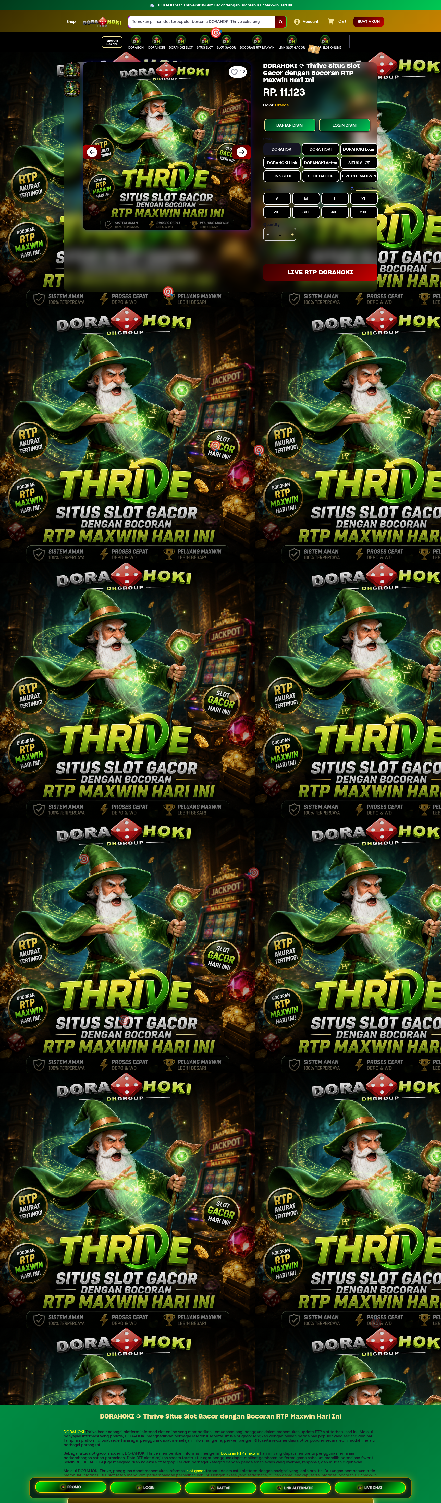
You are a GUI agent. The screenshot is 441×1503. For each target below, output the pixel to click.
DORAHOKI (74, 1431)
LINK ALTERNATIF (299, 1487)
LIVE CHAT (373, 1487)
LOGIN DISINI (345, 125)
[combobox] (201, 22)
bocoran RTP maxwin (240, 1453)
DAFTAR (224, 1488)
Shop (71, 21)
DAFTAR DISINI (289, 125)
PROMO (74, 1488)
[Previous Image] (92, 152)
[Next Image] (241, 152)
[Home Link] (102, 22)
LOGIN (149, 1488)
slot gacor (196, 1471)
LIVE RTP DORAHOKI (320, 272)
